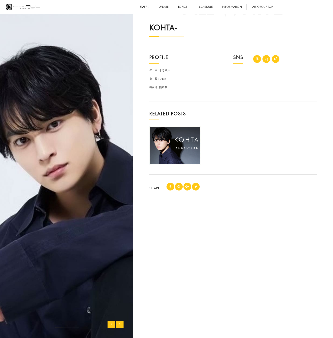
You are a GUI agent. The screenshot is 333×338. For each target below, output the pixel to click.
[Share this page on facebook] (170, 186)
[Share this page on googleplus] (187, 186)
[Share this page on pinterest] (179, 186)
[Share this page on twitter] (196, 186)
